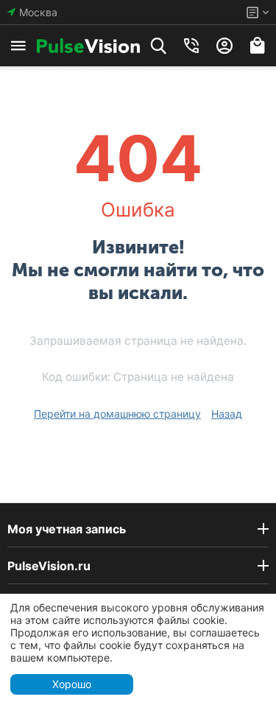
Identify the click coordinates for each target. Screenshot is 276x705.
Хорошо (71, 684)
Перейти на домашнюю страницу (117, 413)
